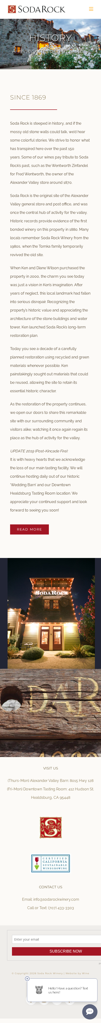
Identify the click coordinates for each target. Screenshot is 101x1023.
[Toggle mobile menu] (91, 8)
